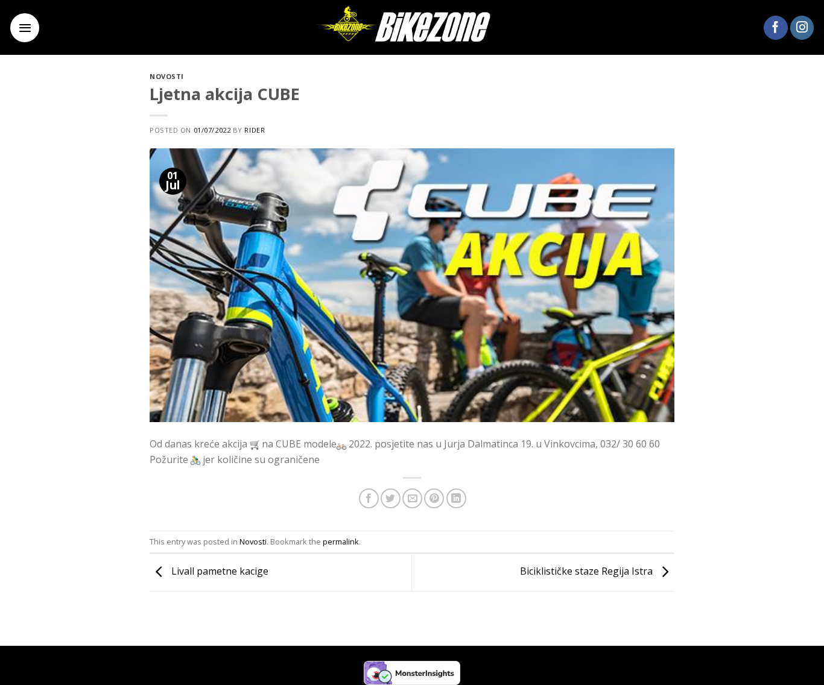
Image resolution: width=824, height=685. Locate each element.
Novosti (167, 76)
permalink (341, 541)
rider (254, 129)
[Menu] (24, 27)
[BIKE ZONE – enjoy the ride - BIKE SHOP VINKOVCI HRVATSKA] (412, 27)
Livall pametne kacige (218, 571)
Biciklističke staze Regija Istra (587, 571)
